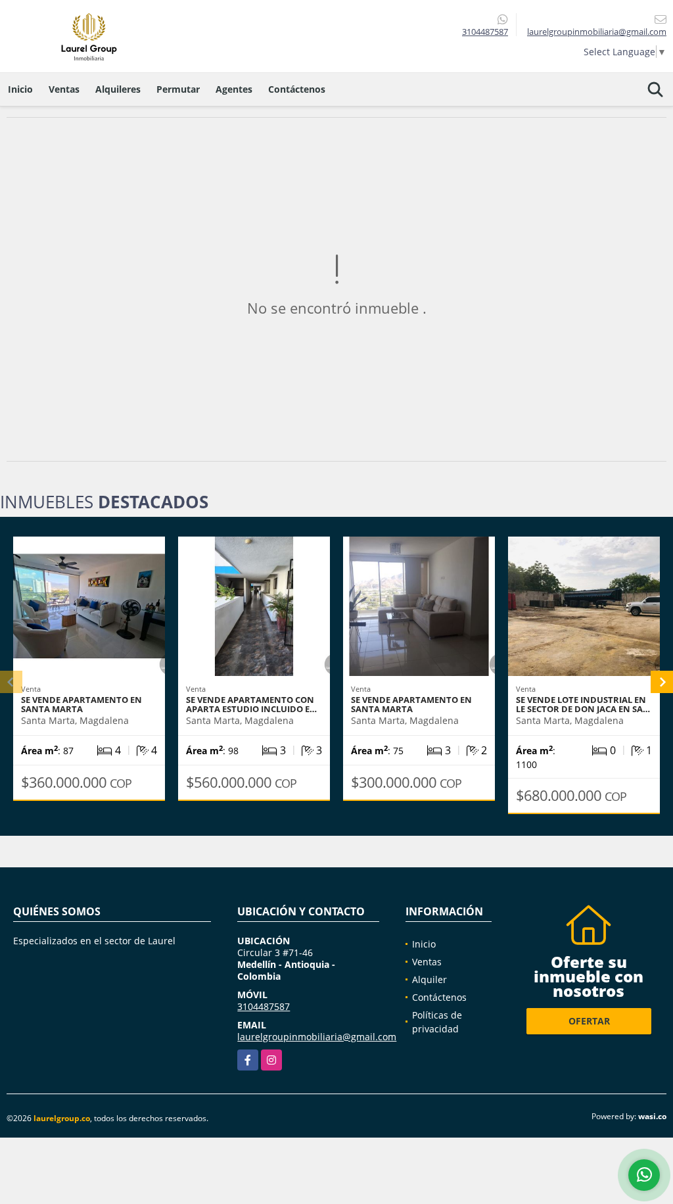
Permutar (178, 89)
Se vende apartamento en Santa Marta (411, 704)
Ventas (64, 89)
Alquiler (429, 979)
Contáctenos (296, 89)
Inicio (20, 89)
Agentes (234, 89)
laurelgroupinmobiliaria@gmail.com (316, 1036)
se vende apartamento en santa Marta (81, 704)
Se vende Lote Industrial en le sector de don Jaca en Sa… (583, 704)
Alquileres (118, 89)
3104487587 (485, 31)
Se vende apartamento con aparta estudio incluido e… (251, 704)
